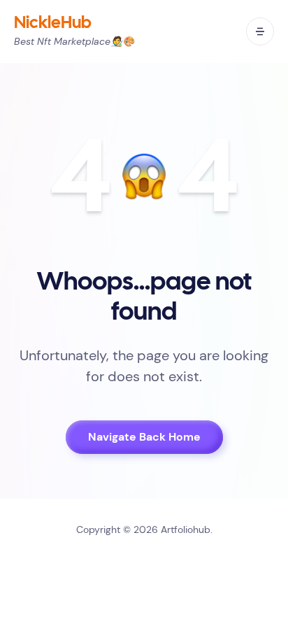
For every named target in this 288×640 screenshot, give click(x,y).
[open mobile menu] (260, 31)
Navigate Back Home (144, 436)
